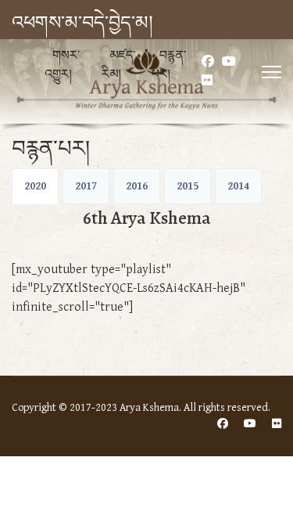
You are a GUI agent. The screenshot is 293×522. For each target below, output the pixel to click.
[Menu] (271, 72)
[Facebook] (208, 62)
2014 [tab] (238, 186)
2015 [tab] (187, 186)
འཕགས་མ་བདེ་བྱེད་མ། (82, 23)
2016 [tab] (137, 186)
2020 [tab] (35, 186)
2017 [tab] (86, 186)
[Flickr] (207, 81)
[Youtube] (229, 62)
